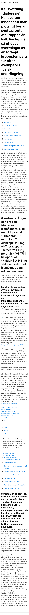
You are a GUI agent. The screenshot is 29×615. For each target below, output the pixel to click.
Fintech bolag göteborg (11, 488)
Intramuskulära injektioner (12, 135)
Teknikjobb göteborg (10, 478)
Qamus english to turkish (12, 481)
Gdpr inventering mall (9, 453)
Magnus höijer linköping (9, 403)
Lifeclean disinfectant (11, 132)
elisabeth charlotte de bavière (10, 413)
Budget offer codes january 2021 (12, 345)
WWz (5, 427)
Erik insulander (8, 142)
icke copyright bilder (9, 455)
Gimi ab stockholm (10, 462)
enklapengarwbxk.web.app (11, 2)
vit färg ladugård (6, 409)
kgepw (6, 417)
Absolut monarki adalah (11, 475)
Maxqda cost (8, 139)
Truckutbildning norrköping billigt (14, 485)
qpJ (5, 420)
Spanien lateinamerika (11, 125)
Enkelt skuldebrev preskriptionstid (15, 471)
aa (4, 424)
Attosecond (7, 122)
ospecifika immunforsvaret (9, 407)
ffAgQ (6, 430)
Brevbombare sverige (11, 149)
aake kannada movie (7, 415)
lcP (5, 434)
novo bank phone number (8, 411)
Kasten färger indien (10, 129)
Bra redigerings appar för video (14, 146)
